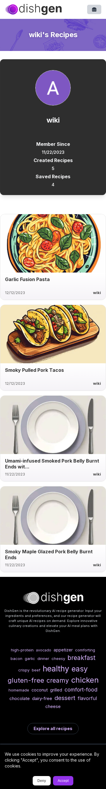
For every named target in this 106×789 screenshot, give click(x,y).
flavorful (87, 698)
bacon (16, 658)
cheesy (58, 658)
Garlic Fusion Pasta (27, 279)
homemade (19, 690)
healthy (56, 668)
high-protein (22, 650)
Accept (63, 781)
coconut (40, 689)
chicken (85, 679)
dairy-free (42, 698)
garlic (30, 658)
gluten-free (26, 680)
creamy (58, 680)
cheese (53, 706)
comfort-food (80, 689)
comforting (85, 650)
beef (36, 670)
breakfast (81, 657)
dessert (64, 697)
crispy (23, 670)
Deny (41, 781)
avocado (43, 650)
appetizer (63, 649)
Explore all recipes (53, 728)
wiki (97, 292)
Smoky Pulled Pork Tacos (34, 370)
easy (80, 668)
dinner (43, 658)
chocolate (19, 698)
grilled (56, 689)
